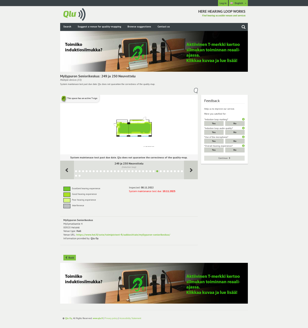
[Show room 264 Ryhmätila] (108, 171)
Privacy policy (111, 318)
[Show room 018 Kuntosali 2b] (175, 171)
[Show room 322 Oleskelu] (125, 171)
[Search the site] (243, 27)
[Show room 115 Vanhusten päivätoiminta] (101, 171)
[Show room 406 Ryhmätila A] (115, 171)
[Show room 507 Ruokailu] (139, 171)
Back (71, 257)
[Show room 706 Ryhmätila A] (129, 171)
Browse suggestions (139, 26)
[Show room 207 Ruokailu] (168, 171)
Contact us (164, 26)
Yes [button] (214, 123)
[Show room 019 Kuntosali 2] (171, 171)
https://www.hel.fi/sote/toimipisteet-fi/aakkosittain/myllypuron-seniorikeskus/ (123, 234)
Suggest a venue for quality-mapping (99, 26)
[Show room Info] (178, 171)
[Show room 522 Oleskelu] (122, 171)
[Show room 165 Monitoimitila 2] (90, 171)
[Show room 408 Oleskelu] (153, 171)
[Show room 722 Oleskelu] (118, 171)
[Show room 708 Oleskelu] (146, 171)
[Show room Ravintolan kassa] (79, 171)
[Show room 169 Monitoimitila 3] (97, 171)
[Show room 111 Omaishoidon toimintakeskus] (104, 171)
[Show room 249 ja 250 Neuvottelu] (157, 171)
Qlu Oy (68, 318)
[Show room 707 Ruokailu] (136, 171)
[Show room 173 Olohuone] (182, 171)
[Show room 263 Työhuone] (111, 171)
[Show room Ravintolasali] (76, 176)
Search (67, 26)
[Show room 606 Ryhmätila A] (132, 171)
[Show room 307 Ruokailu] (143, 171)
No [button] (234, 123)
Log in (223, 3)
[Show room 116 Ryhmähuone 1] (161, 171)
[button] (243, 119)
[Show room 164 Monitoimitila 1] (86, 171)
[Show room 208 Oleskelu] (164, 171)
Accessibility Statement (130, 318)
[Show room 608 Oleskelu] (150, 171)
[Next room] (67, 170)
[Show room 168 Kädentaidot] (83, 171)
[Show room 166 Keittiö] (93, 171)
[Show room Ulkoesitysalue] (76, 171)
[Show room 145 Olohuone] (79, 176)
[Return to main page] (74, 14)
